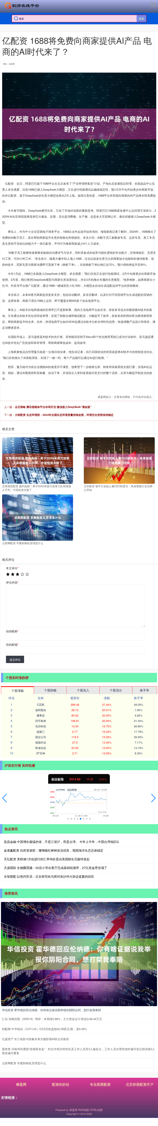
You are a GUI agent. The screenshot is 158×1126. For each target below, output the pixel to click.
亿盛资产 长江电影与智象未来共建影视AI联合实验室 (35, 1039)
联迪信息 (40, 748)
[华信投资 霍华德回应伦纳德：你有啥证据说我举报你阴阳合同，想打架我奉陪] (79, 954)
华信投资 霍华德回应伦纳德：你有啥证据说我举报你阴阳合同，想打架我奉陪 (51, 1010)
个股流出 (116, 690)
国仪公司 (40, 737)
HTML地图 (96, 1110)
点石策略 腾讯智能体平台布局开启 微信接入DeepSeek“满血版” (53, 407)
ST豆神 (40, 753)
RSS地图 (83, 1110)
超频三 (41, 731)
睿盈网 (21, 1084)
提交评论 (15, 660)
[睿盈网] (22, 5)
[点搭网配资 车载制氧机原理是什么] (37, 517)
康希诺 (41, 715)
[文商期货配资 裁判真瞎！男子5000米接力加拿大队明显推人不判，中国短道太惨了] (37, 460)
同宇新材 (40, 721)
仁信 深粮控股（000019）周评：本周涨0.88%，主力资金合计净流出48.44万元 (52, 1019)
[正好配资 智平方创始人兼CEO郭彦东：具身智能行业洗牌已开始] (119, 460)
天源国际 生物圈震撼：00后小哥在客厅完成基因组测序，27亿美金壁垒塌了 (55, 867)
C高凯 (40, 704)
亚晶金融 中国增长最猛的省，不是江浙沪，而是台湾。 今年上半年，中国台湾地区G (61, 841)
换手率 (144, 690)
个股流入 (83, 690)
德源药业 (40, 742)
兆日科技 (40, 726)
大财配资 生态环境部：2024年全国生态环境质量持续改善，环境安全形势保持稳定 (64, 415)
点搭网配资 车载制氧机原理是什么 (24, 1063)
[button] (4, 798)
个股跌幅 (50, 690)
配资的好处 (60, 1084)
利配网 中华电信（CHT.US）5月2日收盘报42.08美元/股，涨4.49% (44, 1029)
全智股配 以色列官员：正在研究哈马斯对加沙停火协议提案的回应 (49, 876)
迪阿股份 (40, 710)
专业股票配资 (100, 1084)
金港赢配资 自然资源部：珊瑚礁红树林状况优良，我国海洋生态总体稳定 (53, 850)
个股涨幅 (17, 690)
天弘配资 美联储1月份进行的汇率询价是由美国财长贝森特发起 (47, 859)
